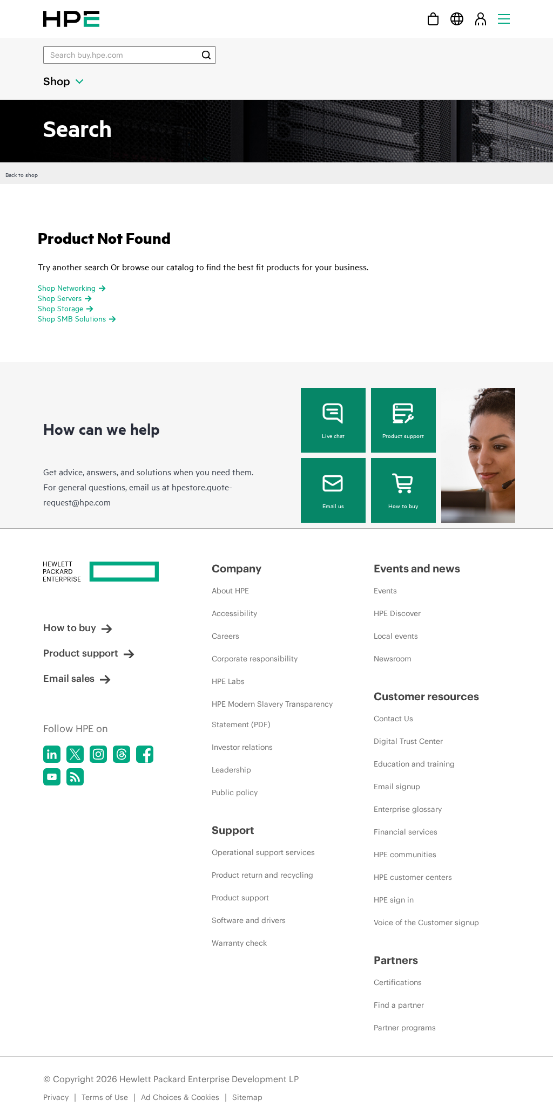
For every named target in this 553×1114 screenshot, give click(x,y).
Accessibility (234, 613)
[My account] (480, 18)
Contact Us (393, 718)
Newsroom (393, 659)
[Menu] (504, 18)
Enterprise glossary (408, 809)
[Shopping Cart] (433, 18)
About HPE (230, 591)
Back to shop (21, 174)
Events (385, 591)
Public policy (235, 792)
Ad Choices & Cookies (180, 1097)
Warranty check (239, 943)
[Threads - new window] (121, 754)
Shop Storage (60, 308)
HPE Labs (228, 681)
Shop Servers (60, 297)
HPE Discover (397, 613)
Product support (403, 435)
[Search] (206, 55)
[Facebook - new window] (144, 754)
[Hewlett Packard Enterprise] (71, 18)
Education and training (414, 764)
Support (233, 830)
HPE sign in (394, 900)
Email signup (397, 786)
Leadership (231, 770)
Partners (396, 960)
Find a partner (399, 1005)
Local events (396, 636)
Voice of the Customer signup (426, 922)
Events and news (417, 568)
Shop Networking (67, 287)
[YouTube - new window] (51, 776)
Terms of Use (105, 1097)
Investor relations (242, 747)
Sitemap (247, 1097)
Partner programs (405, 1028)
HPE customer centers (413, 877)
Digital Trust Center (408, 741)
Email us (333, 505)
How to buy (403, 505)
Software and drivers (249, 920)
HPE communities (405, 854)
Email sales (69, 678)
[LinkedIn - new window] (51, 754)
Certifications (398, 982)
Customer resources (426, 696)
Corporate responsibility (255, 659)
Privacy (56, 1097)
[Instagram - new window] (98, 754)
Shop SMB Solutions (72, 318)
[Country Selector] (456, 18)
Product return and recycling (262, 875)
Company (236, 568)
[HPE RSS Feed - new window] (75, 776)
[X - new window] (75, 754)
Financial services (405, 832)
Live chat (333, 435)
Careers (225, 636)
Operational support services (263, 852)
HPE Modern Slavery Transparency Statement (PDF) (272, 714)
